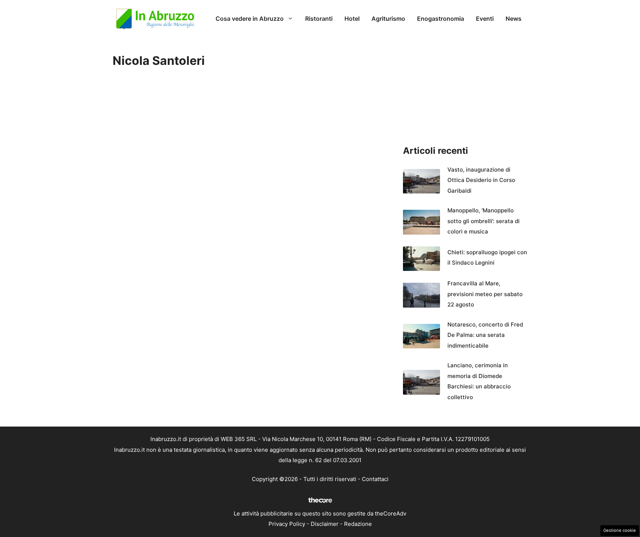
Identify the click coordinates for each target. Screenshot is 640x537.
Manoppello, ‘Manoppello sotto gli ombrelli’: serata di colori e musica (483, 221)
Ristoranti (319, 18)
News (513, 18)
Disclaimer (325, 523)
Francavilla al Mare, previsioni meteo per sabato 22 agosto (485, 294)
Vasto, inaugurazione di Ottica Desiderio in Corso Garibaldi (481, 180)
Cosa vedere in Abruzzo (250, 18)
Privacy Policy (287, 523)
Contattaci (375, 479)
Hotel (352, 18)
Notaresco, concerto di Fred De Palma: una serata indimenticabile (485, 335)
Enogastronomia (440, 18)
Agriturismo (388, 18)
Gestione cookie (619, 530)
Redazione (358, 523)
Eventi (485, 18)
